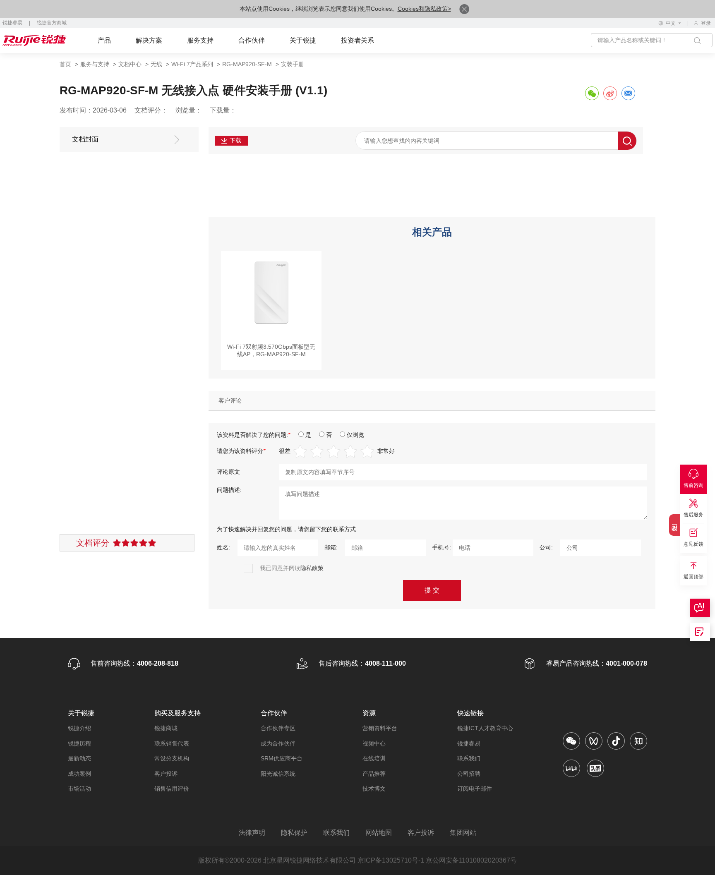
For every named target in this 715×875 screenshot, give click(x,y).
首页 (65, 64)
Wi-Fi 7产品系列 (192, 64)
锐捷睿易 (12, 23)
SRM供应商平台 (281, 758)
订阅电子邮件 (474, 788)
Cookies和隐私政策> (424, 8)
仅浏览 (355, 435)
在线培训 (374, 758)
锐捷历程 (79, 743)
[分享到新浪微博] (610, 93)
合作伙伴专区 (278, 728)
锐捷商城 (166, 728)
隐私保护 (294, 832)
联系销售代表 (171, 743)
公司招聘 (468, 773)
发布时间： (76, 110)
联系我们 (468, 758)
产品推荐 (374, 773)
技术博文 (374, 788)
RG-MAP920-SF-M (247, 64)
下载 (235, 140)
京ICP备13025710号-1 (391, 860)
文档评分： (151, 110)
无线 (156, 64)
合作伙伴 (251, 40)
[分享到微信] (592, 93)
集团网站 (463, 832)
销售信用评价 (171, 788)
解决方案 (149, 40)
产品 (104, 40)
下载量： (223, 110)
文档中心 (130, 64)
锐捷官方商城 (52, 23)
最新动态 (79, 758)
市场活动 (79, 788)
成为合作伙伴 (278, 743)
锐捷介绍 (79, 728)
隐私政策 (312, 568)
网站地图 (378, 832)
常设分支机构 (171, 758)
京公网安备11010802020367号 (471, 860)
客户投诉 (166, 773)
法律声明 (252, 832)
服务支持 (200, 40)
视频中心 (374, 743)
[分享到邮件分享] (628, 93)
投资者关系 (357, 40)
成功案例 (79, 773)
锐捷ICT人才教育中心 (485, 728)
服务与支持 (94, 64)
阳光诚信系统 (278, 773)
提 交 (432, 590)
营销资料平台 (379, 728)
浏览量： (188, 110)
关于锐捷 (303, 40)
